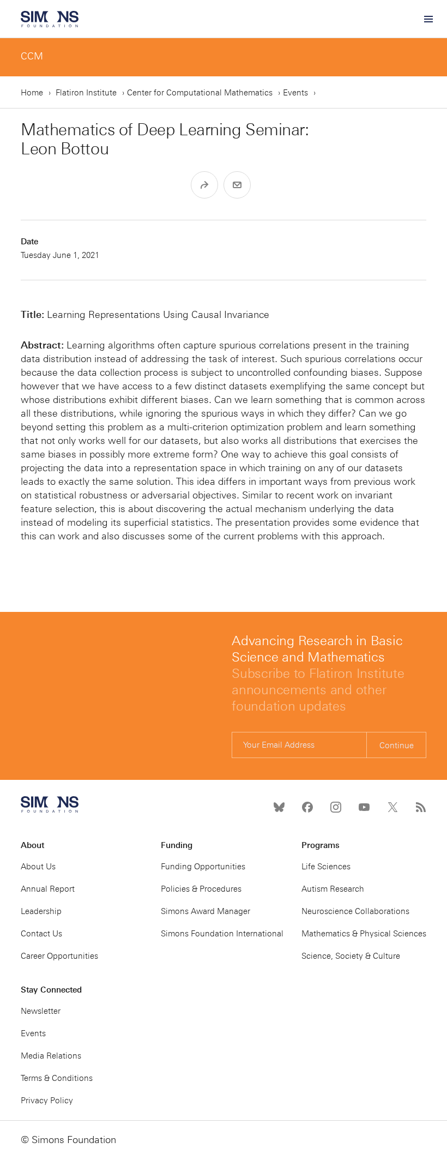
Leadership (41, 911)
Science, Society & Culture (350, 956)
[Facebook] (307, 807)
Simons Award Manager (205, 911)
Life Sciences (326, 866)
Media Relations (51, 1056)
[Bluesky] (279, 807)
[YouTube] (364, 807)
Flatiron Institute (86, 93)
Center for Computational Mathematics (200, 93)
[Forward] (204, 185)
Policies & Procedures (201, 889)
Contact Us (41, 934)
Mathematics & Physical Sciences (363, 934)
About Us (38, 866)
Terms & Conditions (57, 1078)
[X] (392, 807)
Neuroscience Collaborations (355, 911)
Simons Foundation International (222, 934)
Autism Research (332, 889)
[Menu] (428, 19)
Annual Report (48, 889)
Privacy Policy (47, 1100)
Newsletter (41, 1011)
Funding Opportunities (203, 866)
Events (295, 93)
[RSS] (420, 807)
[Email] (237, 185)
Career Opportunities (59, 956)
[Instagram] (335, 807)
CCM (32, 56)
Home (32, 93)
